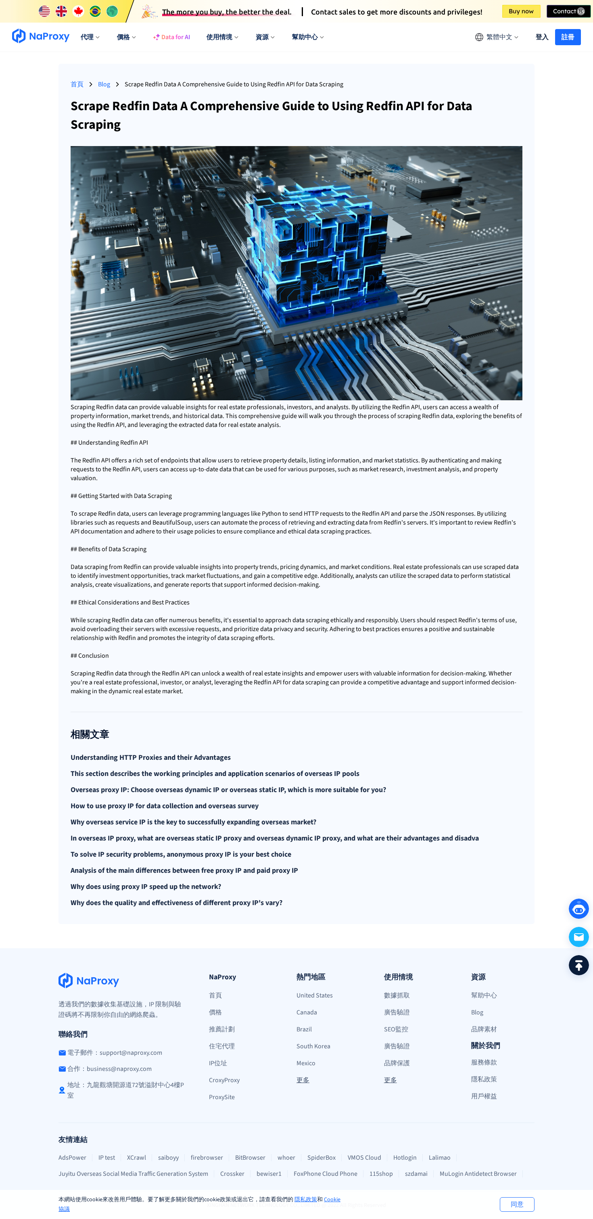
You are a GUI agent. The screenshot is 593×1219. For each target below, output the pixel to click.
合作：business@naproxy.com (109, 1068)
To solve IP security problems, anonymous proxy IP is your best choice (181, 854)
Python (271, 513)
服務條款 (484, 1062)
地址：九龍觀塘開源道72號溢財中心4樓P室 (125, 1090)
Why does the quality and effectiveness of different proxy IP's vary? (176, 903)
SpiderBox (321, 1157)
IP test (106, 1157)
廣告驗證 (397, 1012)
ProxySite (222, 1097)
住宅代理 (222, 1046)
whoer (286, 1157)
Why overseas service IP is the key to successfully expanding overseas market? (193, 822)
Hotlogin (405, 1157)
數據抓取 (397, 995)
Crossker (232, 1173)
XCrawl (136, 1157)
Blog (104, 84)
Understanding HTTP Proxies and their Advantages (151, 758)
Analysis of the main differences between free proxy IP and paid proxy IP (184, 871)
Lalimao (440, 1157)
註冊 (568, 37)
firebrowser (207, 1157)
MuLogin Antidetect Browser (478, 1173)
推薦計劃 (222, 1029)
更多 (302, 1080)
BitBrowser (250, 1157)
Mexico (305, 1063)
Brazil (304, 1029)
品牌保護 (397, 1063)
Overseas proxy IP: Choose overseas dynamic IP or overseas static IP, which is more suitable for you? (228, 790)
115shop (381, 1173)
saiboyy (168, 1157)
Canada (306, 1012)
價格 (215, 1012)
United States (314, 995)
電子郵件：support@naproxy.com (114, 1052)
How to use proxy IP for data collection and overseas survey (165, 806)
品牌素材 (484, 1029)
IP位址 (218, 1063)
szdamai (416, 1173)
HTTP (311, 513)
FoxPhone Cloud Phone (325, 1173)
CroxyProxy (224, 1080)
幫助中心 (484, 995)
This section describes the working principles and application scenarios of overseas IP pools (215, 774)
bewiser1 (269, 1173)
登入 (542, 37)
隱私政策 (305, 1200)
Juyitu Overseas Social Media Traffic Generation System (133, 1173)
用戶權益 (484, 1096)
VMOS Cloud (364, 1157)
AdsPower (72, 1157)
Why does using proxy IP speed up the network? (146, 887)
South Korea (313, 1046)
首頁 (77, 84)
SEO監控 (396, 1029)
